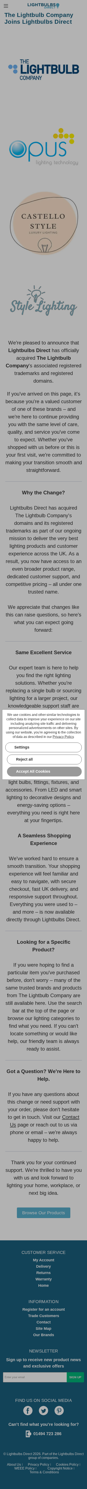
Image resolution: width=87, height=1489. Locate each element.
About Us (14, 1464)
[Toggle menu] (6, 6)
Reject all (24, 759)
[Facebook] (28, 1410)
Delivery (43, 1266)
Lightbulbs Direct (71, 1454)
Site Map (43, 1328)
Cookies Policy (67, 1464)
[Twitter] (43, 1410)
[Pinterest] (59, 1410)
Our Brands (43, 1335)
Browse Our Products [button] (43, 1212)
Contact (44, 1322)
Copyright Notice (60, 1468)
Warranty (43, 1279)
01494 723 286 (47, 1433)
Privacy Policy (38, 1464)
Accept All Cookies (33, 771)
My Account (43, 1260)
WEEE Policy (24, 1468)
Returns (43, 1273)
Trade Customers (43, 1316)
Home (43, 1285)
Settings (21, 747)
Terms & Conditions (44, 1472)
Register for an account (43, 1309)
